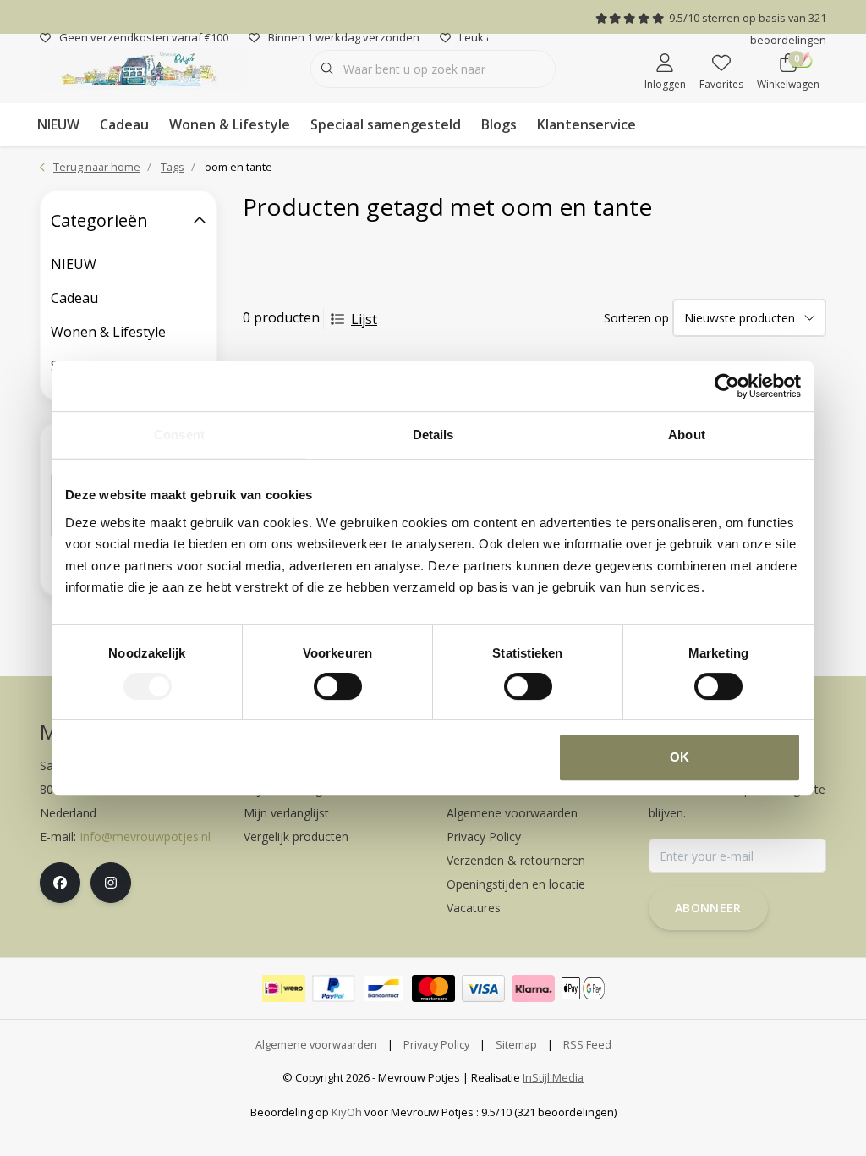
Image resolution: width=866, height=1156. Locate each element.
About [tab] (686, 434)
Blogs (499, 124)
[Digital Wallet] (583, 988)
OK (679, 757)
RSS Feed (587, 1044)
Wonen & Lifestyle (229, 124)
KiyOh (347, 1112)
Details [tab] (433, 434)
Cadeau (124, 124)
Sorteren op (636, 318)
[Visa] (483, 988)
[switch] (338, 686)
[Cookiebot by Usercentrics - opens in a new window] (727, 386)
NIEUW (58, 124)
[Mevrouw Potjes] (143, 67)
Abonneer (708, 908)
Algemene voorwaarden (316, 1044)
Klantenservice (586, 124)
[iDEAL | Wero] (283, 988)
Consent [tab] (179, 434)
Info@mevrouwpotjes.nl (145, 836)
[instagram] (110, 882)
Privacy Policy (436, 1044)
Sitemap (516, 1044)
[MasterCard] (433, 988)
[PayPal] (333, 988)
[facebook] (60, 882)
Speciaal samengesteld (385, 124)
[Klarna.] (533, 988)
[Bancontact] (383, 988)
